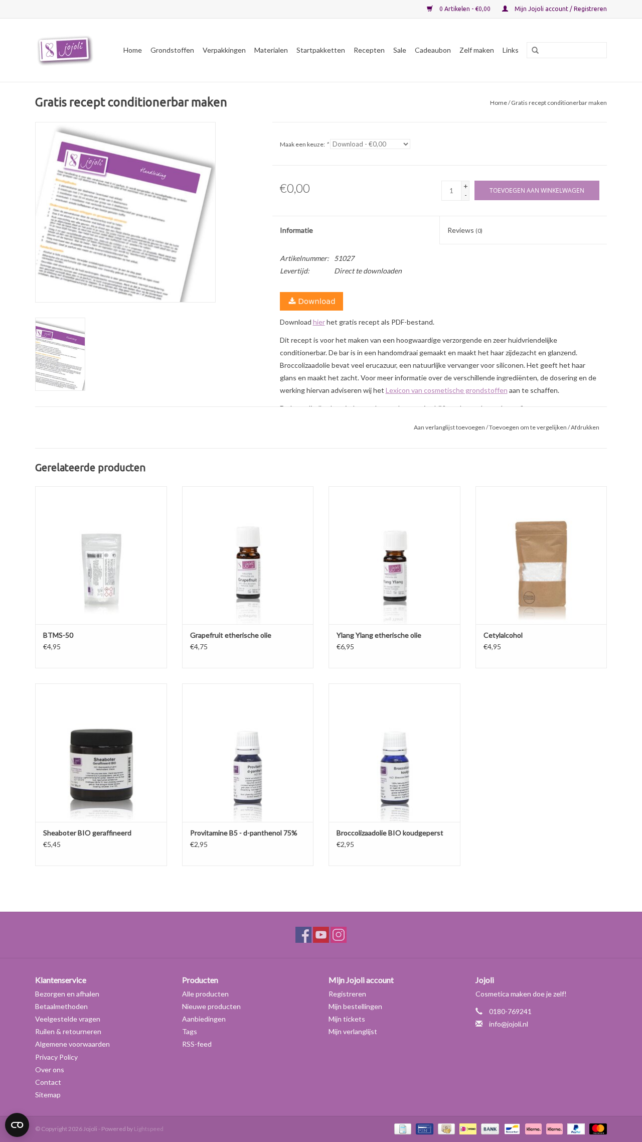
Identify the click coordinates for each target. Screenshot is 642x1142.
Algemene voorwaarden (72, 1044)
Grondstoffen (172, 50)
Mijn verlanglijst (353, 1031)
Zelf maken (476, 50)
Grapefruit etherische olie (230, 635)
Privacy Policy (56, 1057)
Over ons (49, 1069)
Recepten (369, 50)
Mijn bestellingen (355, 1006)
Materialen (271, 50)
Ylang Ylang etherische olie (379, 635)
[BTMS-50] (101, 555)
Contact (48, 1082)
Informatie (296, 230)
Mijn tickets (347, 1019)
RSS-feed (197, 1044)
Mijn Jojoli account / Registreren (560, 9)
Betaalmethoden (61, 1006)
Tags (189, 1031)
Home (132, 50)
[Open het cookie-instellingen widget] (17, 1121)
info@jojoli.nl (508, 1024)
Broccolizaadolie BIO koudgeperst (390, 832)
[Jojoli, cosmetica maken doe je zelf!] (66, 50)
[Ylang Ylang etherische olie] (394, 555)
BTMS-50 (58, 635)
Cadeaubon (433, 50)
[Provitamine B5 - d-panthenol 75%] (248, 752)
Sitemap (48, 1094)
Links (511, 50)
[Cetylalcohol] (541, 555)
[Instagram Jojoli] (339, 935)
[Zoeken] (532, 50)
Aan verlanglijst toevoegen (449, 427)
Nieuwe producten (211, 1006)
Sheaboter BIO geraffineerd (87, 832)
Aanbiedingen (204, 1019)
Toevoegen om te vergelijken (528, 427)
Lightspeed (149, 1128)
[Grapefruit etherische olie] (248, 555)
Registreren (347, 993)
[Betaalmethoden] (401, 1128)
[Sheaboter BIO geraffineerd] (101, 752)
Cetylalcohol (503, 635)
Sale (399, 50)
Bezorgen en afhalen (67, 993)
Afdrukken (585, 427)
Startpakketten (320, 50)
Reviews (465, 230)
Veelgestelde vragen (67, 1019)
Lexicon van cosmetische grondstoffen (447, 390)
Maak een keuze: (304, 144)
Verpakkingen (224, 50)
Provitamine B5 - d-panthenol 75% (243, 832)
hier (319, 322)
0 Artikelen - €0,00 (465, 9)
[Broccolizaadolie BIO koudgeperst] (394, 752)
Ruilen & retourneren (68, 1031)
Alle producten (205, 993)
